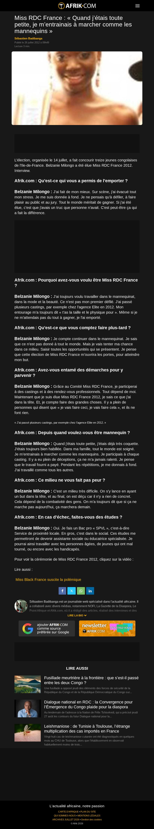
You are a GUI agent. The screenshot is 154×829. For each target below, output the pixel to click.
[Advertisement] (77, 143)
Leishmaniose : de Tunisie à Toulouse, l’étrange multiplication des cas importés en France (87, 728)
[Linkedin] (90, 591)
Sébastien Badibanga (28, 38)
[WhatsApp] (81, 591)
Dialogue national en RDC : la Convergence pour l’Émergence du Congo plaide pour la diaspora (88, 704)
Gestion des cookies (91, 819)
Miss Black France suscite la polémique (48, 580)
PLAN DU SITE (88, 811)
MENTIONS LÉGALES (89, 815)
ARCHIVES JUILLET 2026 (65, 819)
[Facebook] (62, 591)
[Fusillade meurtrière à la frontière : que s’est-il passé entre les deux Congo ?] (27, 684)
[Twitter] (71, 591)
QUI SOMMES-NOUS (65, 815)
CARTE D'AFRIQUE (68, 811)
